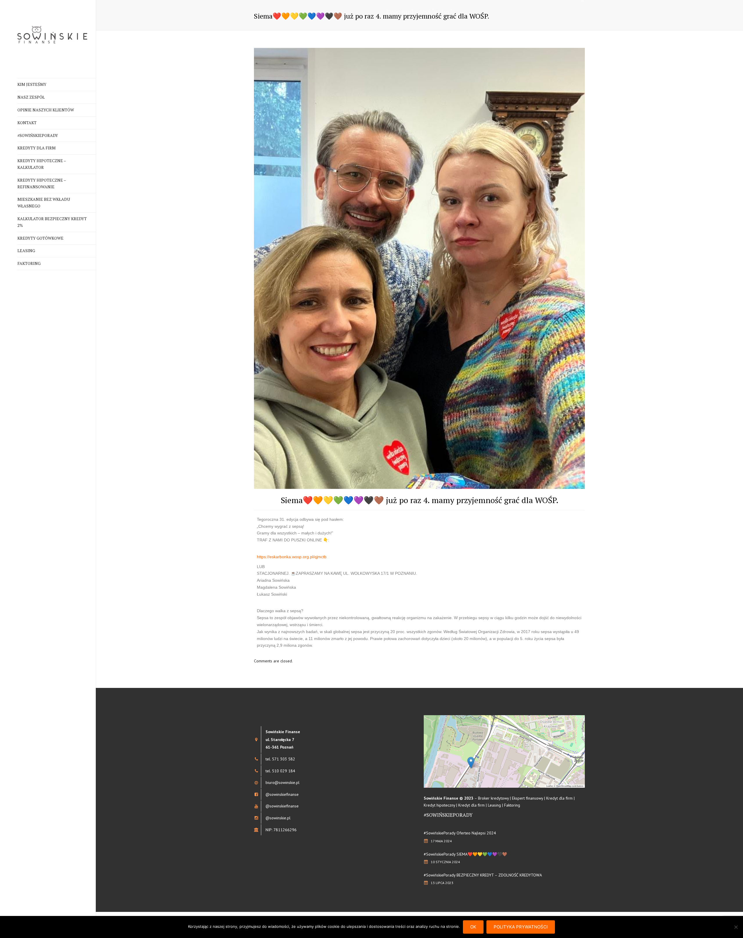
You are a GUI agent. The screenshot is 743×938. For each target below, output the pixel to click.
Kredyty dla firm (36, 148)
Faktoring (29, 263)
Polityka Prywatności (521, 927)
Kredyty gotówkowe (40, 238)
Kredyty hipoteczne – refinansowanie (41, 183)
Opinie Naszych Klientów (45, 110)
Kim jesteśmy (31, 84)
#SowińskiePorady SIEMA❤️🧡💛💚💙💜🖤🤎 (465, 854)
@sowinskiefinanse (282, 794)
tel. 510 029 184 (280, 770)
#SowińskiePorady (37, 135)
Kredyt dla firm (559, 798)
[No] (736, 927)
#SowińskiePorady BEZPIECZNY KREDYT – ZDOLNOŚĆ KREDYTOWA (483, 875)
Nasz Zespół (31, 97)
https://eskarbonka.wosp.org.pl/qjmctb (292, 556)
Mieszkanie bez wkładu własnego (43, 202)
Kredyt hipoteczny (439, 805)
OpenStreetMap (563, 785)
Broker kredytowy (493, 798)
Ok (473, 927)
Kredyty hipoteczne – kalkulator (41, 164)
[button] (471, 763)
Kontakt (27, 122)
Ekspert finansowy (527, 798)
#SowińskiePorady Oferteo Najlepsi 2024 (460, 833)
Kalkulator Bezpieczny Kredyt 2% (52, 222)
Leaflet (549, 785)
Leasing (26, 250)
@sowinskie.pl (278, 817)
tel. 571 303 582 (280, 759)
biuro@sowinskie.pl (283, 782)
